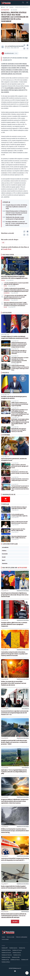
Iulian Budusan (25, 911)
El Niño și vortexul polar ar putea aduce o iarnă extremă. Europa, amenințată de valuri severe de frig (15, 830)
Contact (3, 937)
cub (3, 242)
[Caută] (23, 2)
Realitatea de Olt (24, 959)
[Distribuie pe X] (27, 48)
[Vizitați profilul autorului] (2, 46)
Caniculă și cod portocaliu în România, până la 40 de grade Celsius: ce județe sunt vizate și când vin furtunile (14, 653)
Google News (7, 249)
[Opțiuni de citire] (27, 973)
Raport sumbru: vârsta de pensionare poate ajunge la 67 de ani (19, 466)
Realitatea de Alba (16, 957)
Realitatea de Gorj (17, 955)
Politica (3, 280)
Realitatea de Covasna (17, 950)
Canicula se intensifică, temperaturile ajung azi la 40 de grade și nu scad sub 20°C (15, 859)
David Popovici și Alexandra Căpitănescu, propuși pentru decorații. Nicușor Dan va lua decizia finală (14, 594)
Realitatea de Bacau (17, 952)
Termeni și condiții (10, 937)
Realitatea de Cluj (5, 959)
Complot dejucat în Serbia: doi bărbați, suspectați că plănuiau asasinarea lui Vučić (16, 206)
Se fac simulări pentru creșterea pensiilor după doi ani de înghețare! (16, 283)
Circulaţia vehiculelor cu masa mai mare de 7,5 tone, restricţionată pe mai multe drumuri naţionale (16, 223)
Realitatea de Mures (6, 962)
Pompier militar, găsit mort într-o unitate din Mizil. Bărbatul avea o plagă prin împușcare (14, 624)
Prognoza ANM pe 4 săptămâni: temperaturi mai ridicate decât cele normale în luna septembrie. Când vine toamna (14, 801)
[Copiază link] (24, 45)
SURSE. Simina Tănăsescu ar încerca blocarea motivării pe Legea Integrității (19, 404)
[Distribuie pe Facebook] (27, 45)
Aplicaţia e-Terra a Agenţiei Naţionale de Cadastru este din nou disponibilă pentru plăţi (14, 771)
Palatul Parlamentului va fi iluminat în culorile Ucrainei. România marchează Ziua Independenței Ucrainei (16, 212)
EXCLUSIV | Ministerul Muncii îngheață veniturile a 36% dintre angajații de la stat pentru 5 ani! (14, 278)
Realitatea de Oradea (6, 957)
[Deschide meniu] (27, 3)
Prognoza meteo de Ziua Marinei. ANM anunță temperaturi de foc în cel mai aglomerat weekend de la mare (15, 297)
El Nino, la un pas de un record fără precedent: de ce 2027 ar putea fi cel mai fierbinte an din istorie (13, 683)
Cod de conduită (5, 939)
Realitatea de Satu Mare (17, 46)
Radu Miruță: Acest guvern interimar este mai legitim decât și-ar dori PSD (18, 430)
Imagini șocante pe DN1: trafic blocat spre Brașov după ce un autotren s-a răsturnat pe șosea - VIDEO (14, 742)
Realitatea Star (22, 948)
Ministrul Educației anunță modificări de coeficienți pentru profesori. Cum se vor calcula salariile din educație (13, 915)
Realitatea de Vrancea (15, 959)
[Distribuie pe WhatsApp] (24, 48)
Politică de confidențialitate (21, 937)
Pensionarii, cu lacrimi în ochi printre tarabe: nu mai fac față (20, 472)
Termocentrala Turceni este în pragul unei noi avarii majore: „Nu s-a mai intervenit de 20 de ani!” (20, 488)
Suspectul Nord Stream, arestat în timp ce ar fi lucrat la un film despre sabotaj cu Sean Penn (20, 368)
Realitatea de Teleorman (7, 955)
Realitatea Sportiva (13, 948)
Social (5, 285)
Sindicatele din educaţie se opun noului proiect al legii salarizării (15, 218)
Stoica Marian (25, 708)
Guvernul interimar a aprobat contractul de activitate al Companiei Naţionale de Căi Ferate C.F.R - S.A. (14, 712)
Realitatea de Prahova (6, 950)
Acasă (4, 7)
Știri (7, 7)
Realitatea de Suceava (6, 952)
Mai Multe (15, 921)
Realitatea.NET (5, 948)
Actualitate (11, 7)
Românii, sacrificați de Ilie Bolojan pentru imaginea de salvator (14, 397)
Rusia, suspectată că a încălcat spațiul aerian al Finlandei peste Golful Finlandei (14, 887)
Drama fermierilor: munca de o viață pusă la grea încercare (20, 479)
